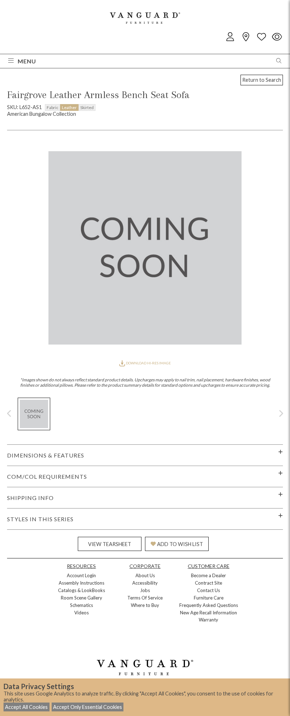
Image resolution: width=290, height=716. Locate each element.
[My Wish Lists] (261, 37)
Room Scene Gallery (81, 598)
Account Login (81, 575)
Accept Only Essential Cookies (87, 707)
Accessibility (145, 583)
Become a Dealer (208, 575)
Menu (27, 61)
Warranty (208, 620)
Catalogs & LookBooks (81, 590)
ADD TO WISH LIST (180, 544)
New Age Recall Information (208, 612)
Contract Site (208, 583)
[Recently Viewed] (277, 37)
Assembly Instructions (81, 583)
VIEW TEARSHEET (109, 544)
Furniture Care (209, 598)
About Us (145, 575)
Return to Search (261, 80)
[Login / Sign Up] (230, 37)
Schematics (81, 605)
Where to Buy (145, 605)
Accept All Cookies (26, 707)
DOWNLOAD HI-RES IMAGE (148, 363)
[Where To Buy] (246, 37)
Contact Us (208, 590)
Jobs (145, 590)
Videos (81, 612)
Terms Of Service (145, 598)
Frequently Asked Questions (208, 605)
